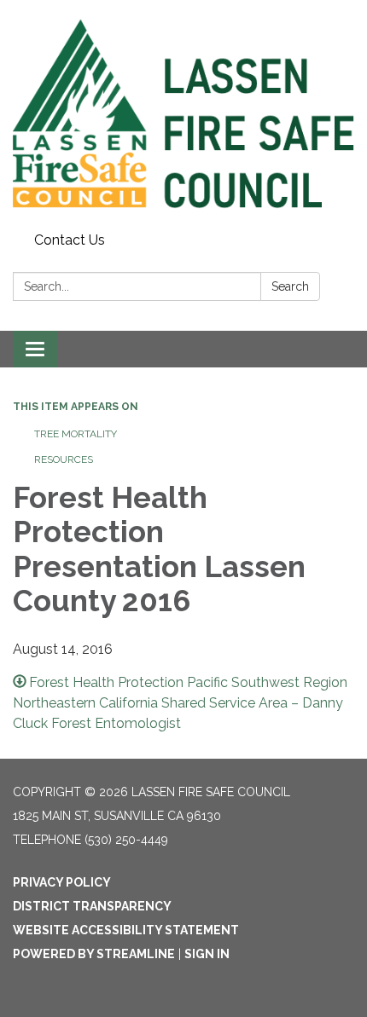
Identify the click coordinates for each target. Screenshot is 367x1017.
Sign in (207, 954)
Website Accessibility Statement (126, 930)
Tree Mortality (75, 434)
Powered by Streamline (94, 954)
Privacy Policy (62, 882)
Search (290, 286)
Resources (63, 459)
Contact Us (69, 240)
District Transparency (92, 906)
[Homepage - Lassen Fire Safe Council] (183, 113)
